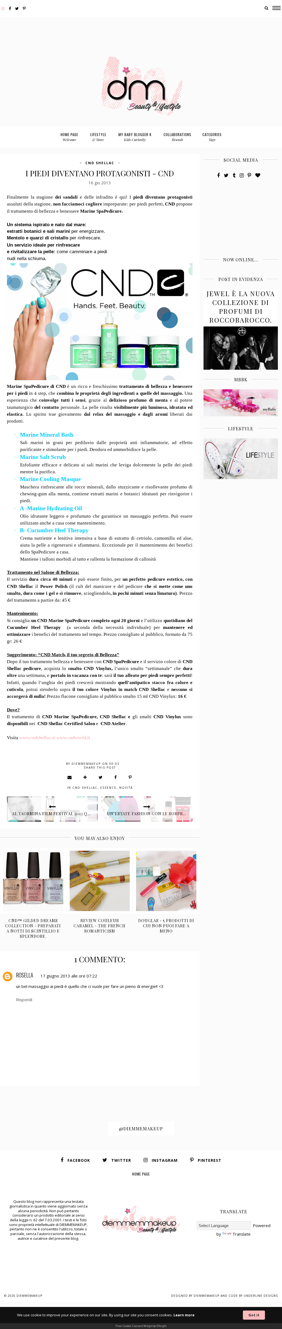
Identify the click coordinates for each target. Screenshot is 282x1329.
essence (108, 788)
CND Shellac (99, 163)
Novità (126, 788)
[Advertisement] (141, 29)
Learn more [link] (183, 1314)
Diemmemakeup (29, 1296)
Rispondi (24, 999)
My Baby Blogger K (134, 137)
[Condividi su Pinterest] (130, 777)
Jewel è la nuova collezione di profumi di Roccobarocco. (241, 306)
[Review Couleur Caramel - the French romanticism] (100, 881)
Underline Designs (261, 1296)
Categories (212, 137)
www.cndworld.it (73, 737)
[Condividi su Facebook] (115, 777)
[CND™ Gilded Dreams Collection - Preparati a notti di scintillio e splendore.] (33, 881)
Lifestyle (98, 137)
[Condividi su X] (101, 777)
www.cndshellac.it (37, 737)
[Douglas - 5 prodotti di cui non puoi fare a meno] (166, 881)
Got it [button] (253, 1314)
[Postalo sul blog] (85, 777)
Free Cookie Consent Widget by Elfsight (141, 1326)
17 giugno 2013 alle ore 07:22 (68, 976)
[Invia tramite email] (70, 777)
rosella (24, 975)
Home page (69, 137)
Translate (241, 1234)
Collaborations (177, 137)
